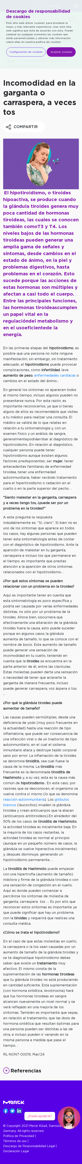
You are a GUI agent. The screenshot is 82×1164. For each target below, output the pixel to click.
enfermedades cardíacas (55, 375)
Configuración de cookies (26, 52)
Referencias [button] (26, 1070)
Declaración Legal (16, 1151)
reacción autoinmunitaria (24, 799)
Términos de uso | (16, 1141)
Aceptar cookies (61, 52)
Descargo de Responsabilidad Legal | (30, 1146)
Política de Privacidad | (19, 1136)
